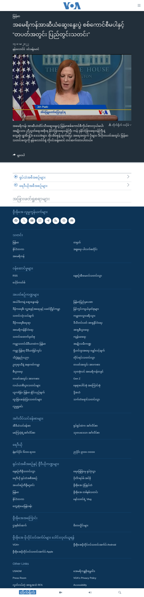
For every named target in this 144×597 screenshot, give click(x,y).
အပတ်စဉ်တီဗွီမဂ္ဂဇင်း (24, 485)
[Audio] (90, 592)
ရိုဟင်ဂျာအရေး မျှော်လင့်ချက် (89, 350)
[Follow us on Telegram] (48, 220)
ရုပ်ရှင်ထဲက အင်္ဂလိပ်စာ (85, 425)
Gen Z (76, 378)
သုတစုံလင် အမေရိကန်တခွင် (88, 371)
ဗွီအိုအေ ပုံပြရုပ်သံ (82, 485)
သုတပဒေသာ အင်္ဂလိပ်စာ (86, 432)
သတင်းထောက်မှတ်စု (24, 336)
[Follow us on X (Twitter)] (24, 220)
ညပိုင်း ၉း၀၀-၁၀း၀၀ (84, 452)
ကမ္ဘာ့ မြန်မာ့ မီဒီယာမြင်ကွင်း (27, 350)
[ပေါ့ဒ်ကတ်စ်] (63, 220)
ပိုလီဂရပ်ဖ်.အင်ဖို (82, 478)
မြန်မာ (16, 16)
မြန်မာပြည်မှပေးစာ (83, 302)
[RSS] (56, 220)
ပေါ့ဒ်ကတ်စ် (19, 282)
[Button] (19, 155)
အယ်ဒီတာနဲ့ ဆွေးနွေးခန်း (26, 302)
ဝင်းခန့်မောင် (32, 49)
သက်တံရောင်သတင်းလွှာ (86, 399)
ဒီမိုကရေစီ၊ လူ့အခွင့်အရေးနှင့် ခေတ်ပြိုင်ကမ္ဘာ (36, 309)
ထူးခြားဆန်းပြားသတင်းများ (27, 399)
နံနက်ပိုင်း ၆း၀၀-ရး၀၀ (24, 452)
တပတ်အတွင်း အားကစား (26, 378)
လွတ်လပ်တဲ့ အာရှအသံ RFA (27, 585)
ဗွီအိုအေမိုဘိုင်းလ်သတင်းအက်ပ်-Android (94, 544)
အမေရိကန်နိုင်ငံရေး (23, 329)
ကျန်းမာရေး (79, 336)
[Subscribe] (71, 220)
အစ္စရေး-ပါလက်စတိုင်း (85, 249)
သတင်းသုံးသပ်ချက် (23, 315)
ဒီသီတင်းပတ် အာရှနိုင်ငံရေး (88, 322)
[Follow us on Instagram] (40, 220)
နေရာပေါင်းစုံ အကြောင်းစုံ (86, 385)
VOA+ (16, 544)
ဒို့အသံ (76, 392)
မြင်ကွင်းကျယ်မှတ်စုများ (86, 309)
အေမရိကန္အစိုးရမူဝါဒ (84, 571)
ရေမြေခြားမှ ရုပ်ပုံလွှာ (84, 471)
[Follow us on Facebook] (16, 220)
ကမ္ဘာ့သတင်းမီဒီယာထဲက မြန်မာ (29, 343)
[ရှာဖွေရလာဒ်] (119, 592)
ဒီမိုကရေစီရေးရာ (22, 322)
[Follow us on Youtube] (32, 220)
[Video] (60, 592)
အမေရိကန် (18, 256)
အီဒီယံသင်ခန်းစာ (22, 425)
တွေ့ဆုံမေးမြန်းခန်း (22, 506)
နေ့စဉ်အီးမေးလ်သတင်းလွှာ (87, 275)
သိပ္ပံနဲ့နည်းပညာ (21, 357)
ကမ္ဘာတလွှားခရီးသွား (84, 315)
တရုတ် (77, 242)
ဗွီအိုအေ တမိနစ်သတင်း (85, 492)
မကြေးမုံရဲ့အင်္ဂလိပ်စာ (24, 432)
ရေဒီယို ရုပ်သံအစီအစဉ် (25, 478)
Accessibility (80, 585)
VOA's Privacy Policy (84, 578)
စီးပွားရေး (18, 371)
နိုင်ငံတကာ (18, 249)
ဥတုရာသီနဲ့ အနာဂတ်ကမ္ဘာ (26, 364)
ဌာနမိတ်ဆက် (20, 525)
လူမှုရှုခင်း (18, 406)
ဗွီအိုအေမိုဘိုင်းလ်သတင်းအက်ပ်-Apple (33, 551)
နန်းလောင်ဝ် (19, 49)
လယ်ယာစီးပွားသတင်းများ (26, 385)
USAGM (17, 571)
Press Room (19, 578)
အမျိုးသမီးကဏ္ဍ (82, 343)
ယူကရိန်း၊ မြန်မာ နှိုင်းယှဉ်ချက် (29, 392)
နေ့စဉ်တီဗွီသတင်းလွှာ (24, 471)
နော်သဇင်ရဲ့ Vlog (82, 499)
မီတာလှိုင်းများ (80, 525)
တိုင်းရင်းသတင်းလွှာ (84, 357)
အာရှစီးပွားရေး (81, 329)
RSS (15, 275)
